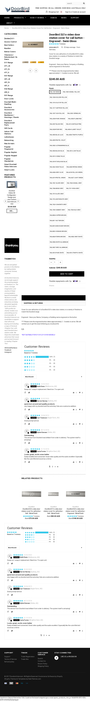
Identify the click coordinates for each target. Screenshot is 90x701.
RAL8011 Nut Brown (57, 220)
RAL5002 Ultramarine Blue (59, 145)
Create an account (79, 12)
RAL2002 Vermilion (74, 113)
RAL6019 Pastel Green (57, 177)
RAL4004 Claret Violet (73, 129)
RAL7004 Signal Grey (74, 183)
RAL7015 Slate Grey (57, 194)
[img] (35, 384)
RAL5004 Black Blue (57, 151)
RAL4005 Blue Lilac (56, 135)
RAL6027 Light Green (75, 177)
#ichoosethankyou (10, 348)
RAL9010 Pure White (57, 253)
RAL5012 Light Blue (74, 151)
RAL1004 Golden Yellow (58, 97)
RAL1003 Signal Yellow (71, 92)
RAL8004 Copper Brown (58, 215)
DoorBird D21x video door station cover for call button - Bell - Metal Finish (31, 511)
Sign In (67, 12)
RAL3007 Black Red (56, 124)
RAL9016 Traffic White (75, 253)
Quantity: (52, 259)
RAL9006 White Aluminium (59, 242)
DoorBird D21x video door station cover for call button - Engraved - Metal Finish (76, 511)
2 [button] (52, 466)
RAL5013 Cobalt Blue (57, 156)
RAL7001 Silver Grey (57, 183)
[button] (54, 44)
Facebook (7, 350)
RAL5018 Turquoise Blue (58, 161)
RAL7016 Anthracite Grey (59, 199)
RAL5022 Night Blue (57, 167)
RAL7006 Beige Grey (56, 188)
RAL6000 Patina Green (74, 167)
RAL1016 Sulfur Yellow (58, 102)
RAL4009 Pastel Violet (58, 140)
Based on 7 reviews (31, 353)
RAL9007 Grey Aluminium (58, 247)
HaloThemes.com (34, 679)
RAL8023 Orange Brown (58, 231)
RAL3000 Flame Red (75, 118)
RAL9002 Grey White (75, 236)
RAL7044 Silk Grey (74, 210)
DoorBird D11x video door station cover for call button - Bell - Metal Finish (53, 511)
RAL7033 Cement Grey (57, 210)
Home (6, 28)
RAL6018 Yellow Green (74, 172)
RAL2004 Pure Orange (57, 118)
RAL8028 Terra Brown (58, 236)
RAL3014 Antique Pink (73, 124)
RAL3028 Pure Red (56, 129)
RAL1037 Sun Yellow (57, 113)
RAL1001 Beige (55, 92)
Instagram (8, 352)
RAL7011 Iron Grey (72, 188)
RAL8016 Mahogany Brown (59, 226)
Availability (54, 47)
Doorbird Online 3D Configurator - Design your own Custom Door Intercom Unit (12, 197)
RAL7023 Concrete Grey (58, 204)
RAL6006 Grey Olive (56, 172)
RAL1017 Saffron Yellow (59, 108)
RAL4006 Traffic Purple (74, 135)
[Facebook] (56, 658)
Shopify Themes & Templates (15, 679)
